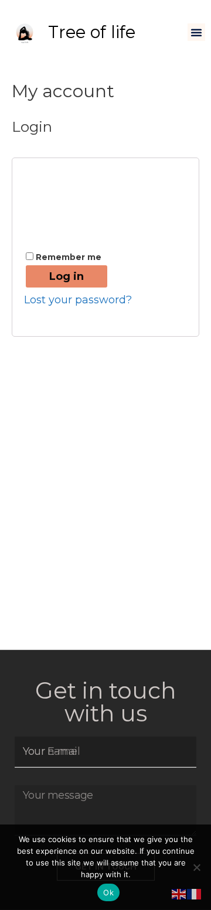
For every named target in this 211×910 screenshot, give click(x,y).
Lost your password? (78, 299)
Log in (66, 276)
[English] (179, 893)
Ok (108, 892)
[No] (196, 867)
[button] (196, 32)
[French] (194, 893)
